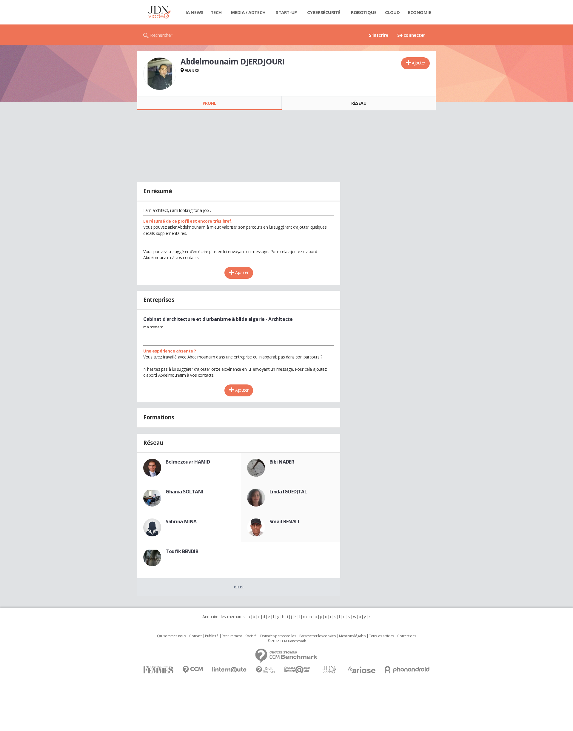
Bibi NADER (281, 461)
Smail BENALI (284, 521)
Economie (419, 12)
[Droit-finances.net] (265, 670)
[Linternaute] (229, 669)
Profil (209, 103)
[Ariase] (361, 670)
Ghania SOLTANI (184, 491)
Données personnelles (278, 636)
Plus (238, 587)
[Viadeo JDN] (329, 669)
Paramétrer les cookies (317, 636)
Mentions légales (352, 636)
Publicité (211, 636)
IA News (195, 12)
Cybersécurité (324, 12)
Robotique (363, 12)
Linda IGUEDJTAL (288, 491)
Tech (216, 12)
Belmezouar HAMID (188, 461)
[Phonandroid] (407, 669)
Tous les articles (381, 636)
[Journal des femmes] (158, 670)
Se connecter (411, 35)
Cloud (392, 12)
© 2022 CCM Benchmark (286, 641)
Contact (195, 636)
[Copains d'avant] (297, 669)
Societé (251, 636)
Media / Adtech (248, 12)
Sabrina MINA (181, 521)
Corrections (406, 636)
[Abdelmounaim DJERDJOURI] (159, 73)
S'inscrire (378, 35)
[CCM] (192, 669)
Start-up (286, 12)
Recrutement (232, 636)
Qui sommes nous (171, 636)
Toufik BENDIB (182, 551)
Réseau (358, 103)
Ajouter (418, 63)
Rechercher (161, 35)
